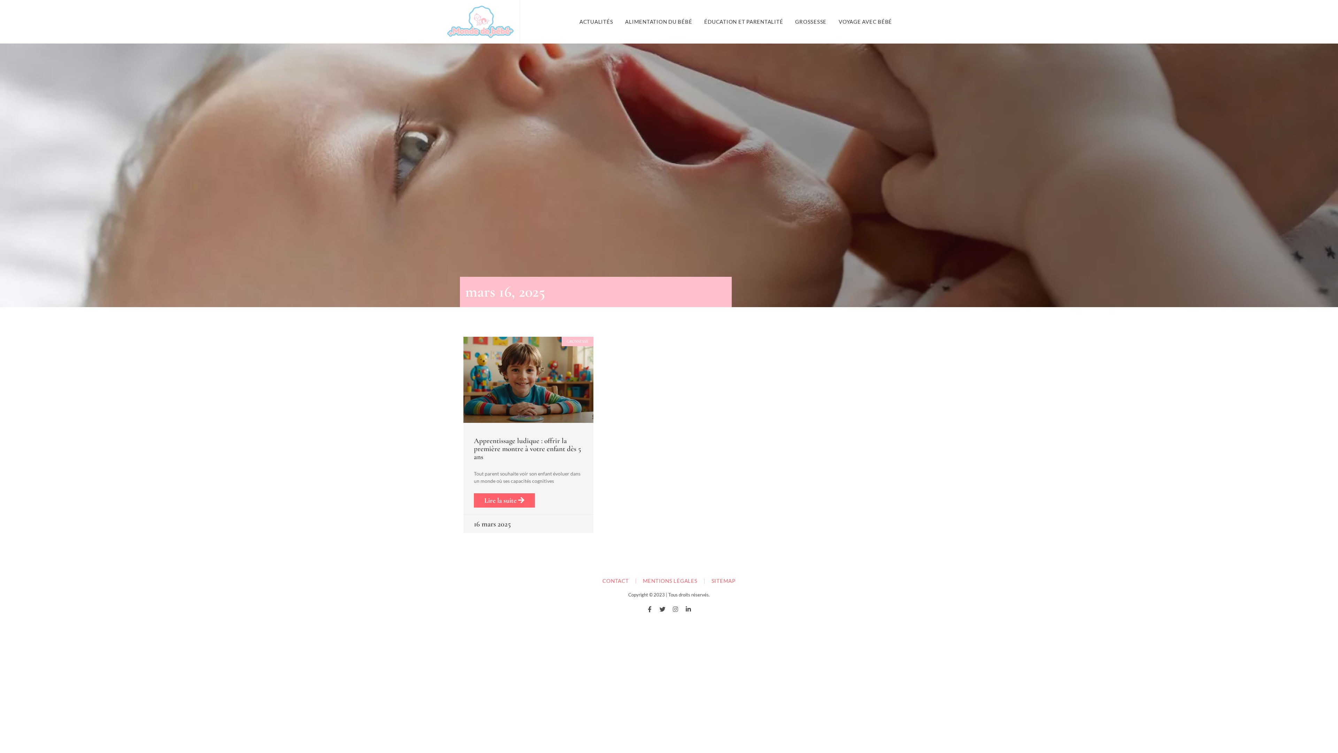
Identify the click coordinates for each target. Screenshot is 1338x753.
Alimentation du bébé (658, 21)
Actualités (596, 21)
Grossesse (810, 21)
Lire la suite (501, 500)
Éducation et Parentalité (743, 21)
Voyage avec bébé (865, 21)
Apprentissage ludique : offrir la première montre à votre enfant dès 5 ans (527, 449)
